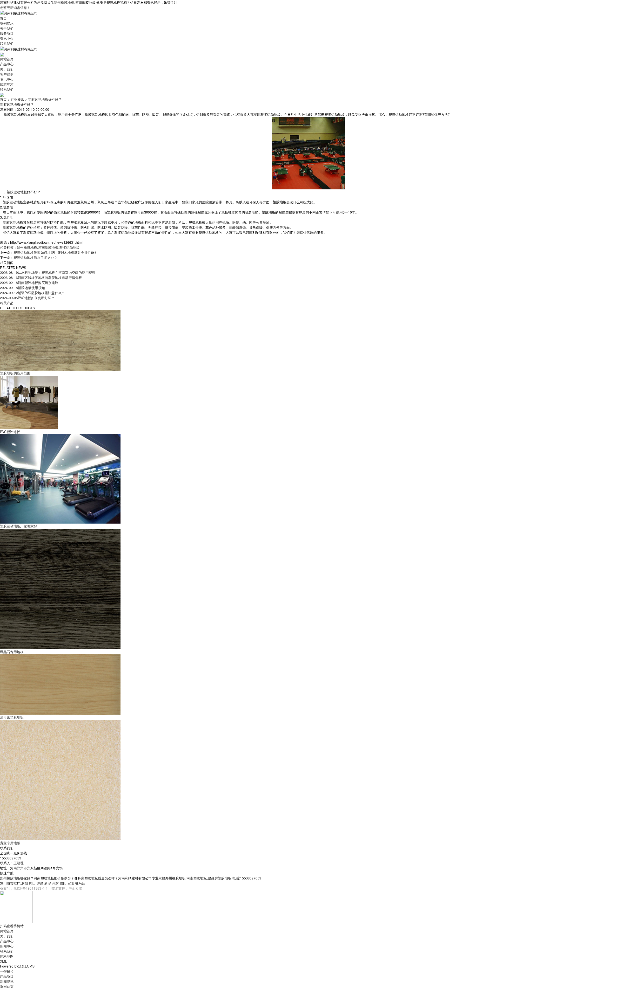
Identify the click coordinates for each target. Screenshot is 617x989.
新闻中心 (6, 946)
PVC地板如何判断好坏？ (27, 297)
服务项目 (6, 33)
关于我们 (6, 28)
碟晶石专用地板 (12, 651)
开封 (55, 883)
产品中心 (6, 64)
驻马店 (80, 883)
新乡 (47, 883)
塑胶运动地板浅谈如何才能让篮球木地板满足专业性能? (54, 252)
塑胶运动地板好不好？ (45, 99)
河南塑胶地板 (48, 247)
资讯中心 (6, 38)
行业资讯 (17, 99)
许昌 (40, 883)
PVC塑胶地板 (10, 431)
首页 (3, 18)
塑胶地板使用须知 (22, 287)
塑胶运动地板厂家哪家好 (18, 526)
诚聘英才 (6, 84)
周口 (32, 883)
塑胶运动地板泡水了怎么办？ (35, 257)
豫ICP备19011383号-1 (30, 888)
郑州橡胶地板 (64, 2)
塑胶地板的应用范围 (15, 373)
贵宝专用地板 (10, 842)
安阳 (70, 883)
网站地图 (6, 956)
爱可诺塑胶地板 (12, 717)
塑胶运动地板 (69, 247)
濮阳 (24, 883)
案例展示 (6, 23)
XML (3, 961)
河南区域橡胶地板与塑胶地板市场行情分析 (41, 277)
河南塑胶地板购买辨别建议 (29, 282)
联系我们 (6, 43)
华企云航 (75, 888)
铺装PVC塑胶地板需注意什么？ (32, 292)
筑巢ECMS (26, 966)
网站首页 (6, 58)
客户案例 (6, 74)
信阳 (63, 883)
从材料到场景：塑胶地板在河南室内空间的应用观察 (47, 272)
